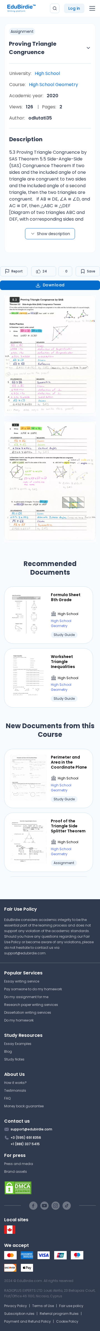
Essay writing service (21, 981)
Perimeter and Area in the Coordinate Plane (69, 762)
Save (91, 271)
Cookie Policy (67, 1321)
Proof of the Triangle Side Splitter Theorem (68, 826)
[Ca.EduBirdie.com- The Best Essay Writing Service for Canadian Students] (9, 1232)
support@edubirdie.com (25, 953)
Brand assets (15, 1171)
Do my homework (19, 1020)
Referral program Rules (59, 1313)
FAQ (7, 1098)
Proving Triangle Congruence (32, 48)
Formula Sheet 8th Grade (66, 597)
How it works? (15, 1082)
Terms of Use (43, 1305)
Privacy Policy (15, 1305)
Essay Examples (17, 1043)
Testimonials (15, 1090)
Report (17, 271)
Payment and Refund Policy (27, 1321)
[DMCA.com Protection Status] (50, 1188)
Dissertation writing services (27, 1012)
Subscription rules (19, 1313)
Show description (53, 234)
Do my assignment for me (26, 996)
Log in (74, 8)
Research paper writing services (31, 1004)
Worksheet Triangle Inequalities (63, 661)
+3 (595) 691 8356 (26, 1137)
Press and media (18, 1163)
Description (25, 139)
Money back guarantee (24, 1106)
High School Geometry (53, 84)
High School (47, 73)
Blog (8, 1051)
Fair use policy (71, 1305)
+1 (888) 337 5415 (25, 1144)
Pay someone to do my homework (33, 989)
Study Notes (14, 1059)
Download (54, 285)
